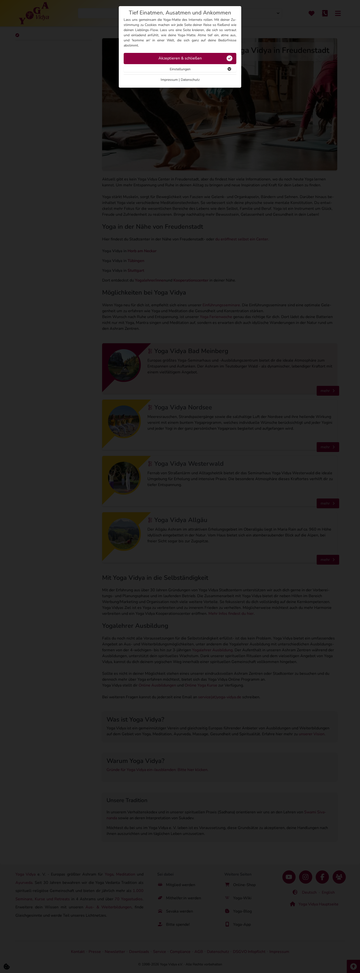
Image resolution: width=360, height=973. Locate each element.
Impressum (169, 79)
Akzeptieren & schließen (180, 58)
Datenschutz (190, 79)
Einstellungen (180, 69)
